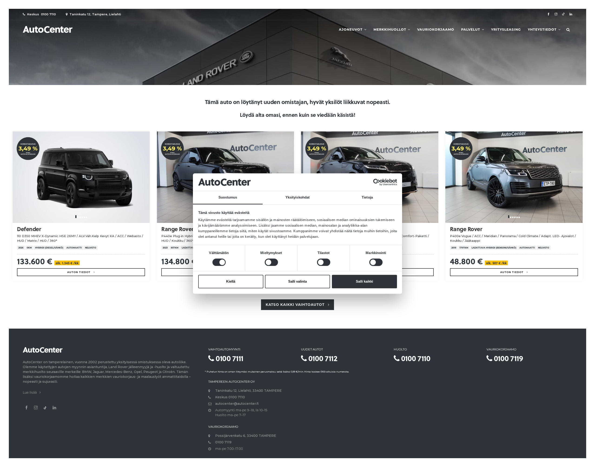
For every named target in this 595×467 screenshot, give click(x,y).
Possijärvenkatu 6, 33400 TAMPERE (245, 436)
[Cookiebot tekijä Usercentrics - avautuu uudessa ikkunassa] (376, 182)
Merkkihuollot (390, 29)
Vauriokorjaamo (435, 29)
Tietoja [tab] (367, 197)
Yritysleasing (506, 29)
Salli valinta (297, 282)
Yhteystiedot (543, 29)
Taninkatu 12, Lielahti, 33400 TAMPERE (248, 391)
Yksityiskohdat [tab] (297, 197)
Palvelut (471, 29)
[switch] (271, 262)
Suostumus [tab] (227, 197)
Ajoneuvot (351, 29)
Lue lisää (31, 392)
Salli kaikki (364, 282)
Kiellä (230, 282)
